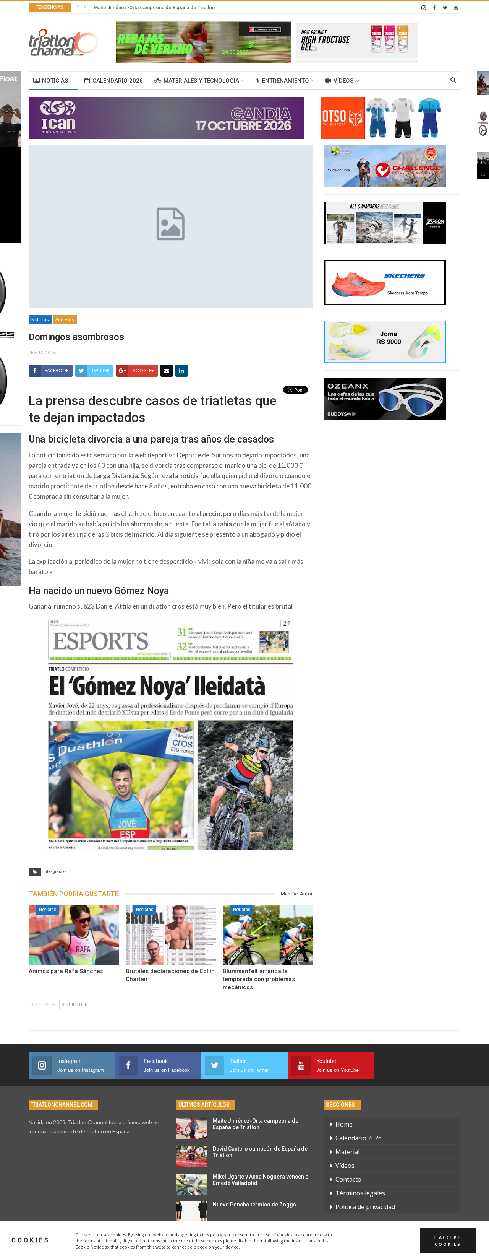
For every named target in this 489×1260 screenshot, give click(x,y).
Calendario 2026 (117, 80)
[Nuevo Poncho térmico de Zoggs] (191, 1212)
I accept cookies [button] (448, 1240)
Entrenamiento (285, 80)
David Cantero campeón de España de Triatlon (146, 7)
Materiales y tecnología (201, 80)
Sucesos (64, 319)
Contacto (348, 1179)
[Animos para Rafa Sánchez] (74, 935)
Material (347, 1152)
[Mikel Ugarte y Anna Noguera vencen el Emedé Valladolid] (191, 1184)
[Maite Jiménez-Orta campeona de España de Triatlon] (191, 1128)
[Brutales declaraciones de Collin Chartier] (171, 935)
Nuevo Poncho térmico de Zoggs (254, 1204)
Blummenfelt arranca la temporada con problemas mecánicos (259, 979)
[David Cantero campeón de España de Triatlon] (191, 1156)
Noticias (55, 80)
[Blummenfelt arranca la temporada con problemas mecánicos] (268, 935)
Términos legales (360, 1193)
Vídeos (343, 80)
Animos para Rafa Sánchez (66, 971)
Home (344, 1124)
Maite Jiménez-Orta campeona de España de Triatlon (255, 1124)
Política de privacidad (365, 1207)
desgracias (56, 871)
